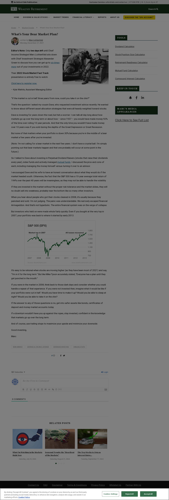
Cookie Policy (24, 497)
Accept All (148, 494)
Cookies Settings (111, 494)
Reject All (129, 494)
